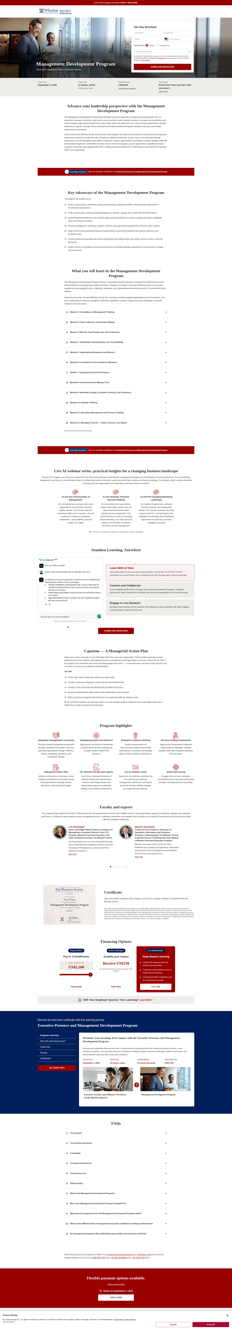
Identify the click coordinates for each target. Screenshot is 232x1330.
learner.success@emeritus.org (121, 1255)
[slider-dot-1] (68, 627)
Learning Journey (78, 172)
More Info (139, 857)
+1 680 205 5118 (97, 1258)
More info (72, 854)
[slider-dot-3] (72, 627)
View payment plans (116, 1284)
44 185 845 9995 (119, 1258)
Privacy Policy (145, 60)
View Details (76, 987)
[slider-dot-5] (119, 866)
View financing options (126, 88)
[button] (116, 312)
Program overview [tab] (49, 1035)
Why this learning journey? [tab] (53, 1041)
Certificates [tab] (45, 1058)
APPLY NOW (116, 1297)
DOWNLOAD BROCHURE (162, 67)
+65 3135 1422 (138, 1258)
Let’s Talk (156, 987)
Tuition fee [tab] (45, 1047)
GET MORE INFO (57, 1068)
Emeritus (161, 58)
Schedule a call (143, 1255)
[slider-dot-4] (117, 866)
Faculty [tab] (43, 1053)
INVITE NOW (132, 2)
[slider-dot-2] (70, 627)
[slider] (76, 974)
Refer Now (116, 987)
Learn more (163, 91)
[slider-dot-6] (121, 866)
